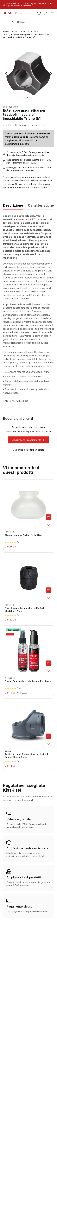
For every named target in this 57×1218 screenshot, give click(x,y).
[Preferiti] (39, 13)
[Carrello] (52, 13)
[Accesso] (45, 13)
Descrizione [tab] (13, 205)
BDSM (15, 31)
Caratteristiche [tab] (41, 205)
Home (6, 31)
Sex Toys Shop (10, 106)
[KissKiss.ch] (13, 13)
